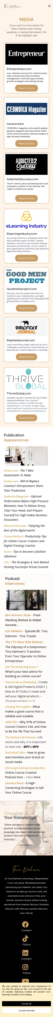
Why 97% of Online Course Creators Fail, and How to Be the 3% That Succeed (25, 726)
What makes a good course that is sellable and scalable (24, 711)
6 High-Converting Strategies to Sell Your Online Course (24, 787)
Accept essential (26, 1010)
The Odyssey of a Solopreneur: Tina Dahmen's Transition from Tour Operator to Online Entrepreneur (26, 651)
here (31, 701)
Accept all (26, 1003)
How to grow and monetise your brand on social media (25, 757)
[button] (49, 6)
